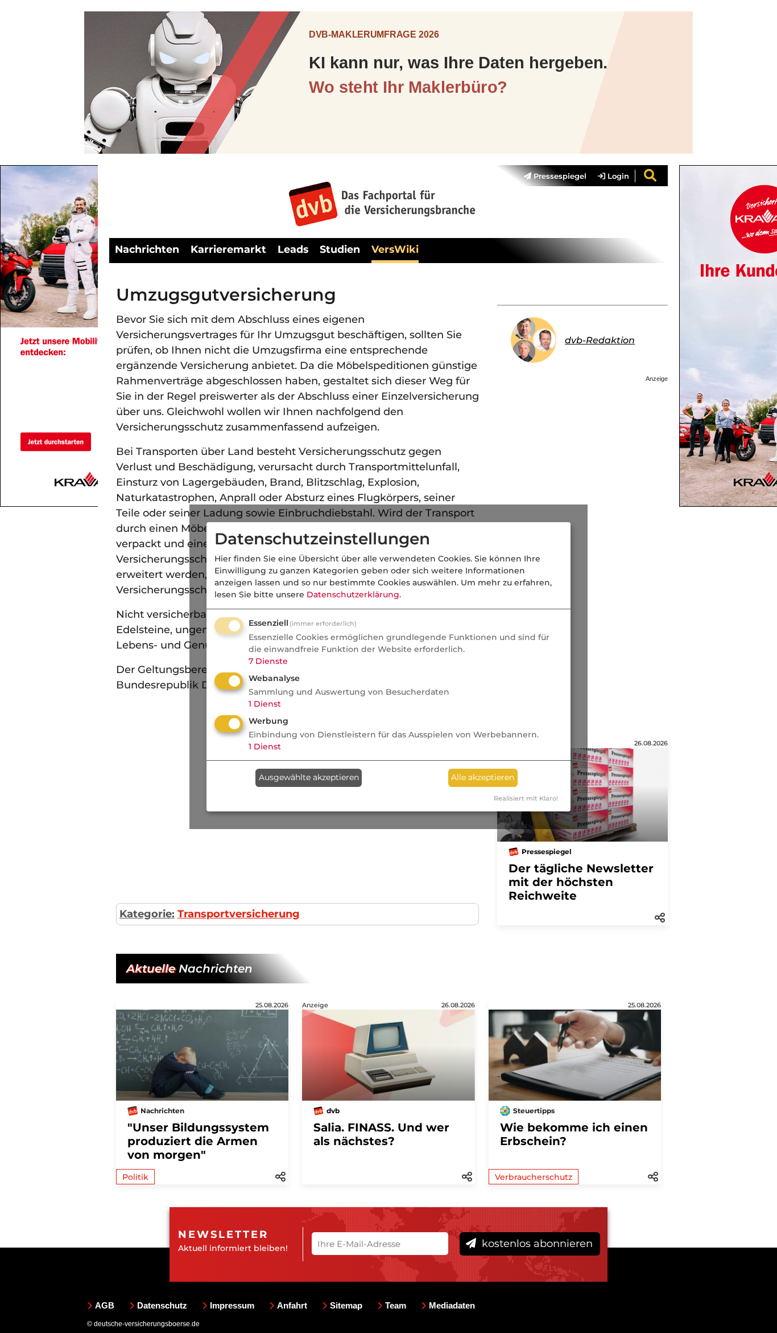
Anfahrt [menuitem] (292, 1305)
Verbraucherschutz (533, 1177)
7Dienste (268, 661)
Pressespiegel (558, 176)
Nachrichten (147, 249)
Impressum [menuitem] (232, 1305)
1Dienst (265, 704)
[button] (660, 916)
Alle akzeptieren (482, 777)
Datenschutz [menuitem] (162, 1305)
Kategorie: (147, 914)
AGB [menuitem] (104, 1305)
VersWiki (395, 249)
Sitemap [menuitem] (346, 1305)
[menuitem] (549, 176)
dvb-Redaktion (600, 340)
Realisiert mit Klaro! (526, 798)
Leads (293, 249)
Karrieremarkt (228, 249)
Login (617, 176)
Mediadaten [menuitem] (452, 1305)
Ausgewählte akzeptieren (309, 777)
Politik (135, 1177)
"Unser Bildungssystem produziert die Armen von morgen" (198, 1141)
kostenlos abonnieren (536, 1243)
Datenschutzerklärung (353, 594)
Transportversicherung (238, 914)
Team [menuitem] (395, 1305)
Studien (340, 249)
